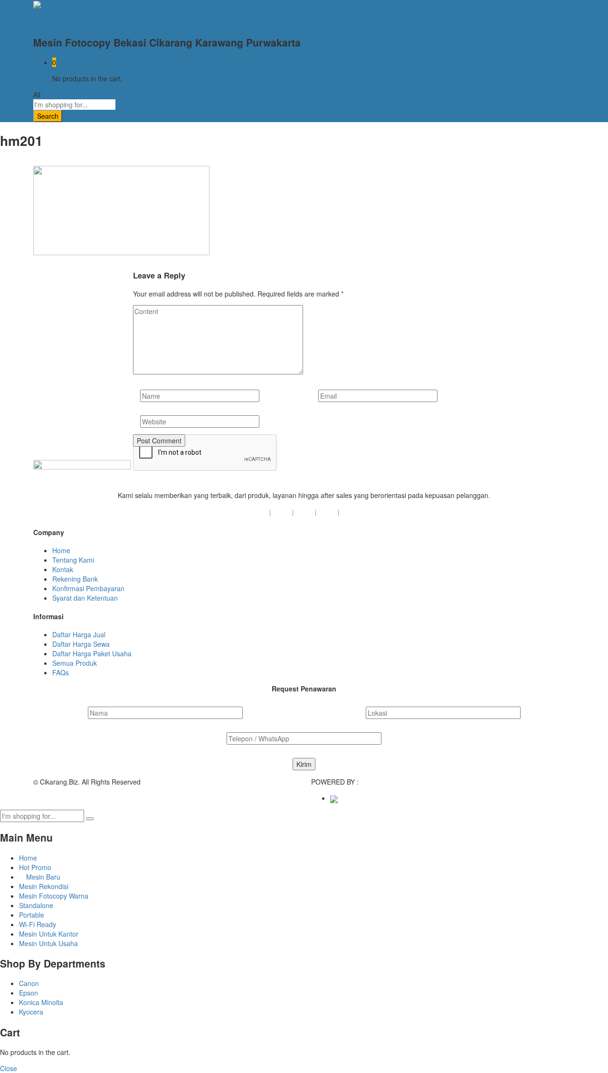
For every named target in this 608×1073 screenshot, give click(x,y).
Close (8, 1068)
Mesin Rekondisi (43, 886)
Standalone (36, 905)
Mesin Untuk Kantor (48, 934)
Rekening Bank (75, 579)
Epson (28, 992)
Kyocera (31, 1011)
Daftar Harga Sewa (81, 644)
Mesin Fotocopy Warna (53, 896)
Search (47, 116)
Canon (29, 983)
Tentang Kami (73, 560)
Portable (31, 915)
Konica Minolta (41, 1002)
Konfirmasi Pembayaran (88, 588)
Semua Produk (74, 663)
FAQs (60, 672)
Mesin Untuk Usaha (48, 943)
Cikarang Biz (52, 22)
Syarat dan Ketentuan (85, 598)
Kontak (62, 569)
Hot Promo (35, 867)
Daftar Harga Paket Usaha (92, 653)
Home (61, 550)
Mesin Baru (42, 876)
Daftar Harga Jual (78, 634)
